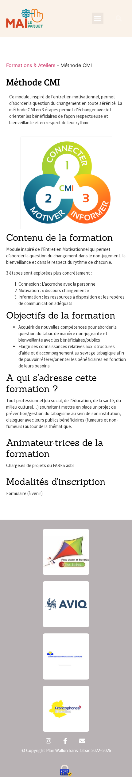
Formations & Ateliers (30, 65)
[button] (97, 18)
